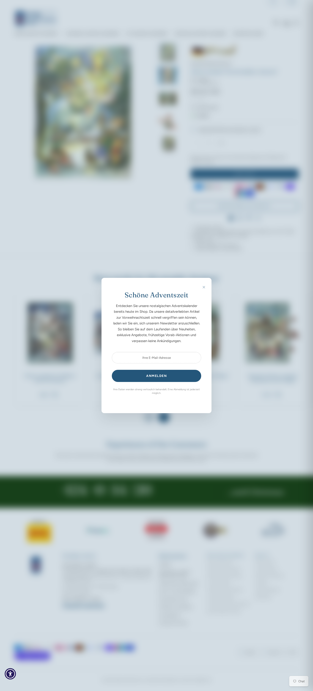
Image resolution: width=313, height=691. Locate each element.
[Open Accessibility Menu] (10, 674)
